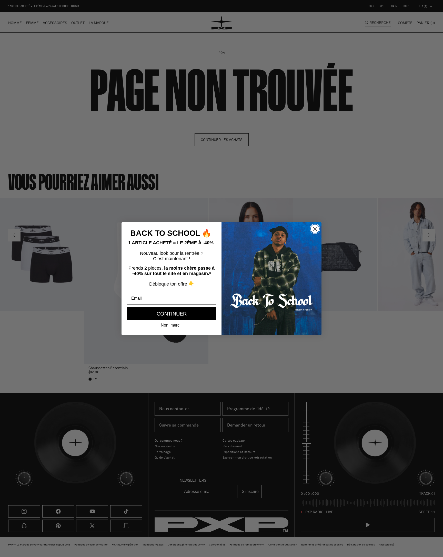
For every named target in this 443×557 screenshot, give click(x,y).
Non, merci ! (172, 325)
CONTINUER (172, 314)
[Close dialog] (314, 228)
